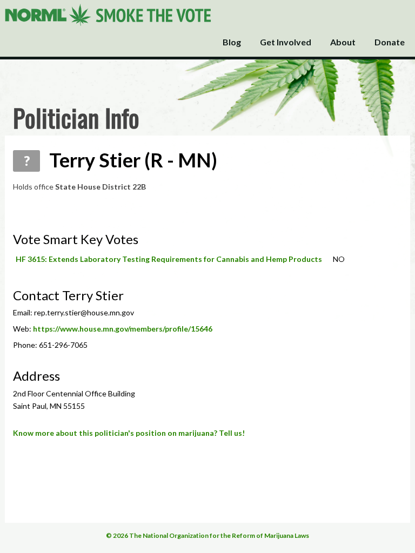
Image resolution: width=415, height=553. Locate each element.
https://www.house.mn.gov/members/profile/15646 (122, 328)
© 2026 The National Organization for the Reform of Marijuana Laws (207, 535)
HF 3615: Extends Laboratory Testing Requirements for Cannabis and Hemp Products (169, 259)
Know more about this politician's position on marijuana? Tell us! (129, 432)
